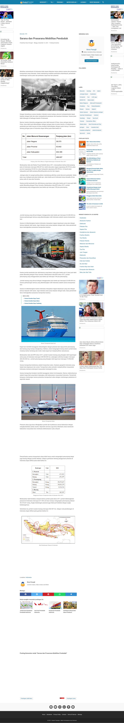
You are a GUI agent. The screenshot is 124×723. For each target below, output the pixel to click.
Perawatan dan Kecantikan (88, 258)
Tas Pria (82, 249)
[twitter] (37, 594)
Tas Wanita (83, 238)
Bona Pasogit (92, 49)
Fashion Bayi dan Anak (87, 266)
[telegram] (71, 594)
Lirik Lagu (94, 97)
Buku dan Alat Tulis (85, 272)
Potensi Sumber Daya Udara (31, 301)
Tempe (88, 118)
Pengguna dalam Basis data (93, 195)
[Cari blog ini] (103, 2)
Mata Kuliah (91, 100)
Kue (88, 97)
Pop (88, 106)
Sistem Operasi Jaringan (96, 112)
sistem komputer (97, 130)
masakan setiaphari (85, 130)
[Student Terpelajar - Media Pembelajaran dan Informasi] (28, 2)
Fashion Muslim (84, 235)
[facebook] (25, 594)
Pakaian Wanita (84, 241)
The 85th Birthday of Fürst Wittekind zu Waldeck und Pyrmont (93, 160)
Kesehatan (93, 94)
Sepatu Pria (83, 229)
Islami (98, 91)
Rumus (87, 109)
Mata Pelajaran (84, 103)
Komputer (82, 97)
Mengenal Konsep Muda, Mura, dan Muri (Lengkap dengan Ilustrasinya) (94, 170)
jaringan (82, 127)
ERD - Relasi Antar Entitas (93, 141)
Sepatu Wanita (84, 246)
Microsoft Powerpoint (96, 103)
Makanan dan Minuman (87, 243)
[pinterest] (48, 594)
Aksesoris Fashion (85, 221)
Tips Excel (95, 118)
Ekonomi (82, 91)
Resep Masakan (94, 2)
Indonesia (29, 577)
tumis (88, 133)
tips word (82, 133)
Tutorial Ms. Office (91, 121)
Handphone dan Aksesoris (87, 232)
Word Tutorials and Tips (95, 124)
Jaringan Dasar (84, 94)
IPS (94, 91)
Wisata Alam (83, 124)
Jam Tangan (83, 252)
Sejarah (94, 109)
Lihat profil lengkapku (91, 60)
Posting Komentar (54, 43)
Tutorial (82, 121)
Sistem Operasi (84, 112)
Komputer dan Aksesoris (87, 269)
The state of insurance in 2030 (94, 204)
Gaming (89, 91)
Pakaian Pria (83, 226)
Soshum (96, 115)
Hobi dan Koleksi (85, 261)
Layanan (83, 2)
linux (87, 127)
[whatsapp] (59, 594)
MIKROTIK (82, 100)
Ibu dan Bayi (83, 264)
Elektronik (83, 223)
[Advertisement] (62, 19)
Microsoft (43, 2)
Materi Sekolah (71, 2)
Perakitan (82, 106)
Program (60, 2)
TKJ (52, 2)
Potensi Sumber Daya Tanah (32, 298)
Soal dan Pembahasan (86, 115)
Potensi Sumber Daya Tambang (32, 303)
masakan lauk (95, 127)
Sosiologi (82, 118)
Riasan (82, 109)
